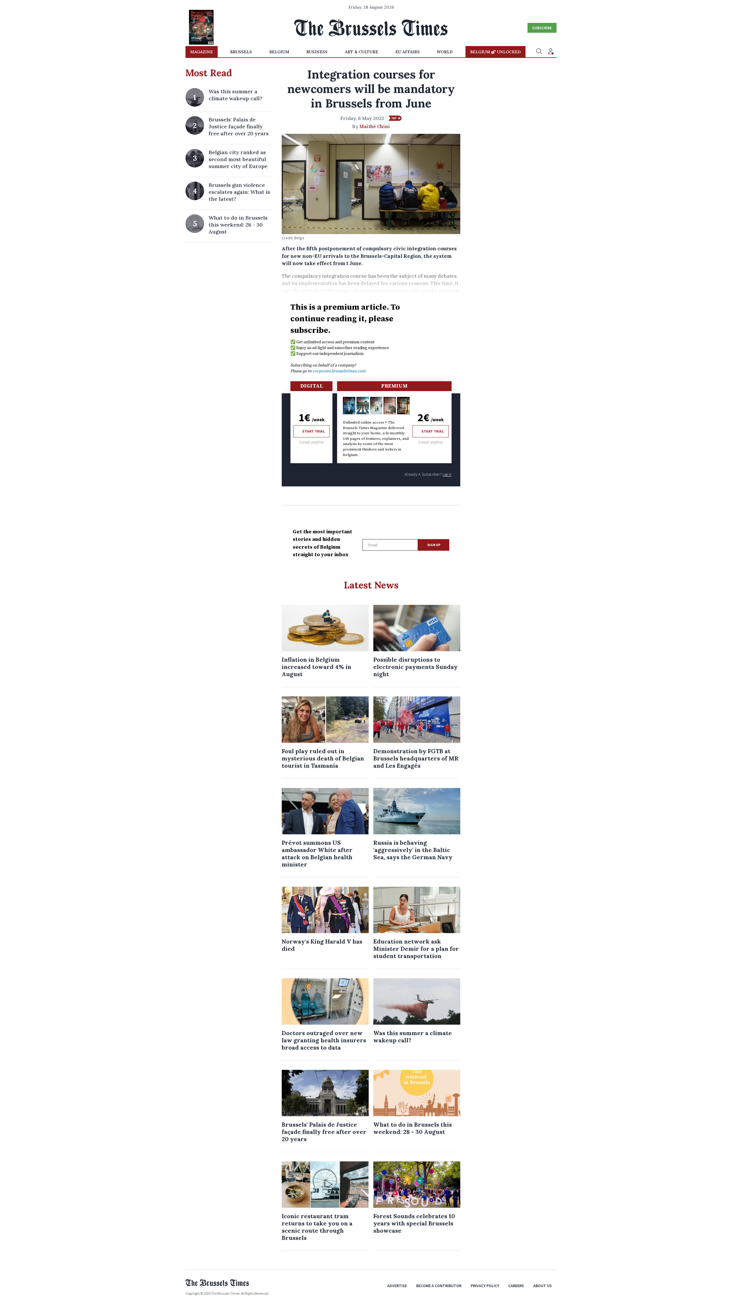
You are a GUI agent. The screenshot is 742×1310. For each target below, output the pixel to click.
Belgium (279, 51)
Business (317, 51)
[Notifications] (550, 52)
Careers (516, 1285)
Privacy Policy (485, 1285)
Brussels (241, 51)
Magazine (201, 51)
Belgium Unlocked (495, 51)
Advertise (397, 1285)
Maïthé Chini (374, 126)
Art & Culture (361, 51)
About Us (542, 1285)
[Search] (539, 52)
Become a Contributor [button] (438, 1285)
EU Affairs (407, 51)
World (445, 51)
